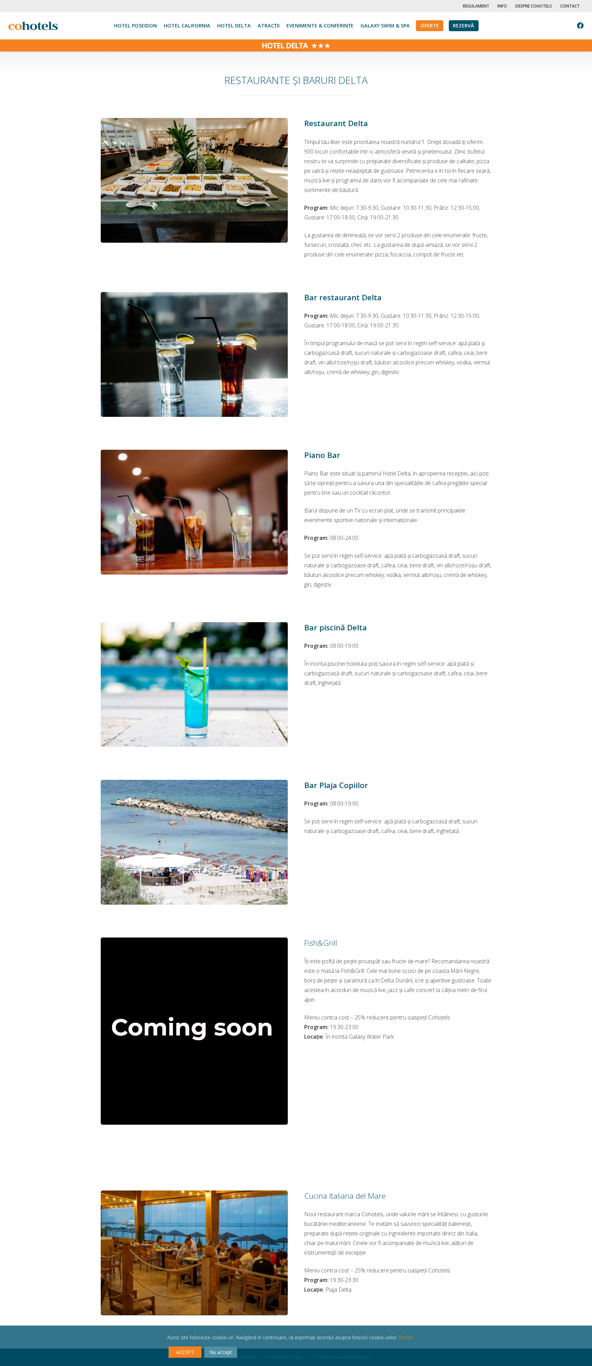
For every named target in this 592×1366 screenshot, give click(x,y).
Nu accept (220, 1352)
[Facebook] (580, 25)
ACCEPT (185, 1352)
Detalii (406, 1337)
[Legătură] (33, 26)
